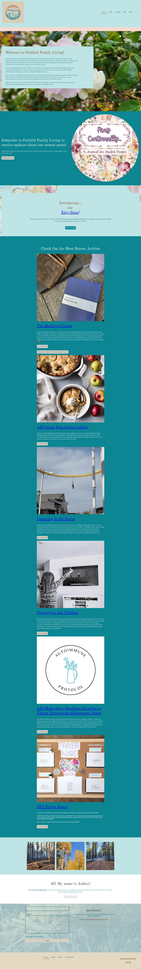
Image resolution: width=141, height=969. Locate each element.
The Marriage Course (54, 326)
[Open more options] (136, 12)
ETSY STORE (70, 228)
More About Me (70, 896)
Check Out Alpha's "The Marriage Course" (53, 352)
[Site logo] (13, 12)
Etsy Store (70, 213)
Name (27, 905)
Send (47, 940)
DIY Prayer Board (52, 807)
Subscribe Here (7, 158)
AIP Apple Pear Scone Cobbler (62, 427)
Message (28, 914)
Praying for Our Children (57, 613)
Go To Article (42, 346)
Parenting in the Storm (56, 519)
